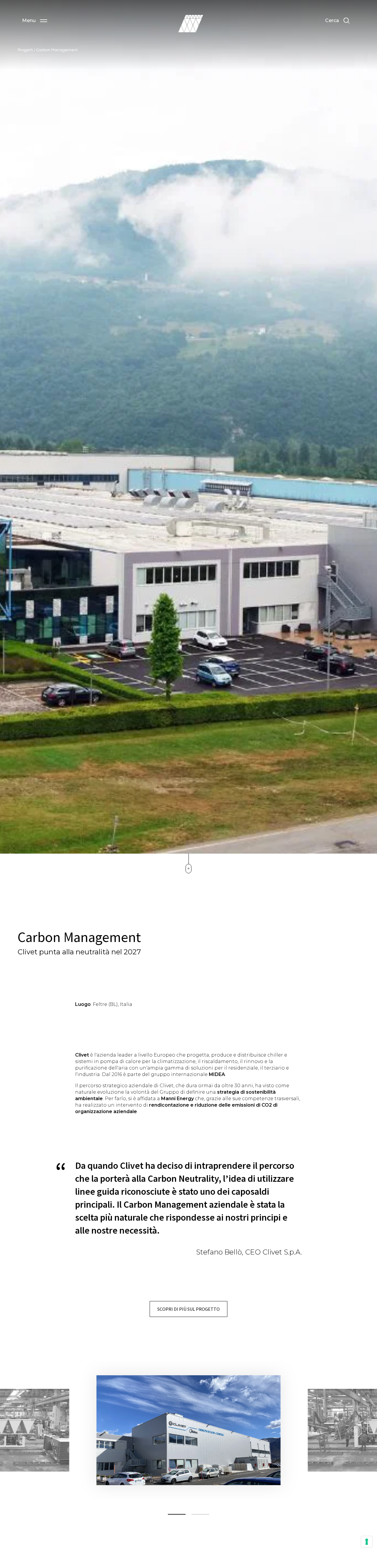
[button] (34, 20)
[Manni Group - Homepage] (190, 23)
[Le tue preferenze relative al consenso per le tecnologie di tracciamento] (366, 1541)
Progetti (26, 50)
